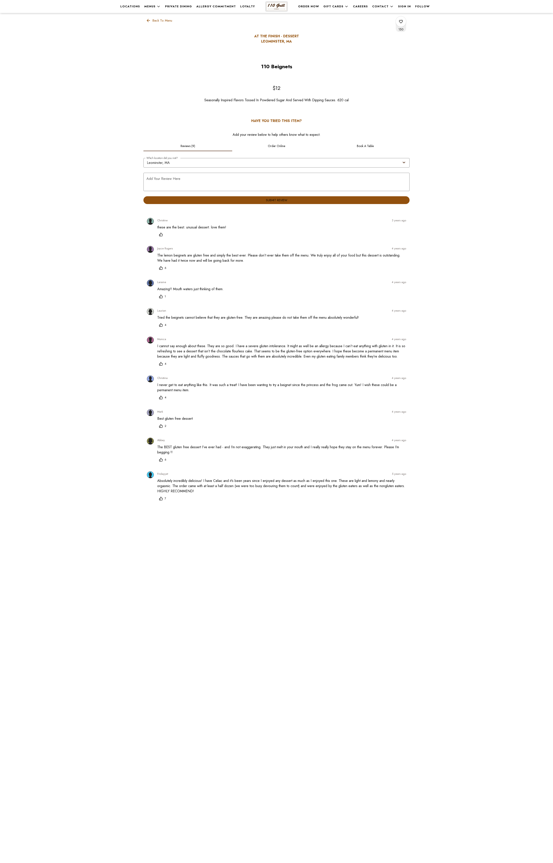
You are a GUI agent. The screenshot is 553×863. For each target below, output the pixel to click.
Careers (360, 6)
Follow (422, 6)
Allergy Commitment (216, 6)
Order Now (308, 6)
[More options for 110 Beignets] (401, 21)
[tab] (187, 146)
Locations (130, 6)
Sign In (404, 6)
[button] (152, 6)
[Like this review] (162, 234)
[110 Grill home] (276, 6)
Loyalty (247, 6)
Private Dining (178, 6)
